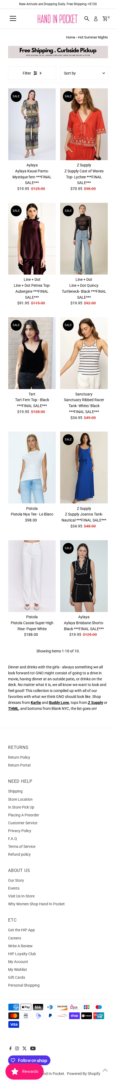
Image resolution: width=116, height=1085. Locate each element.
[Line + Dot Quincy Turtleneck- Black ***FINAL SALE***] (84, 239)
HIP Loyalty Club (22, 954)
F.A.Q (12, 838)
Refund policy (19, 854)
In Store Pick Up (21, 807)
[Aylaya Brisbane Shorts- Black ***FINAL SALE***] (84, 576)
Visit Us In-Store (21, 896)
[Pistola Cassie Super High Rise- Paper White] (32, 576)
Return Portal (19, 765)
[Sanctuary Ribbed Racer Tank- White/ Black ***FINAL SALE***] (84, 353)
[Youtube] (33, 1048)
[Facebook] (10, 1048)
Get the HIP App (21, 930)
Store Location (20, 799)
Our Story (16, 880)
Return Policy (19, 757)
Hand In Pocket (51, 1073)
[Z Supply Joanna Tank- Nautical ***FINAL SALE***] (84, 467)
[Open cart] (105, 18)
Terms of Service (21, 846)
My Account (18, 962)
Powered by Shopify (83, 1073)
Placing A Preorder (23, 815)
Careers (14, 938)
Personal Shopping (24, 985)
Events (13, 888)
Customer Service (22, 823)
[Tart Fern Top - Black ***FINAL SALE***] (32, 353)
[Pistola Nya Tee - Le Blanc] (32, 467)
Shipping (15, 791)
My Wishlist (17, 969)
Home (70, 37)
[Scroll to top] (105, 1070)
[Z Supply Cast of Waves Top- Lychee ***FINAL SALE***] (84, 124)
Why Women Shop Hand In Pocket (36, 904)
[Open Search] (86, 18)
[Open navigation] (13, 18)
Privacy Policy (19, 831)
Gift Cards (16, 977)
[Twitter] (24, 1048)
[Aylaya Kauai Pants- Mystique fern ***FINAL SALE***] (32, 124)
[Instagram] (17, 1048)
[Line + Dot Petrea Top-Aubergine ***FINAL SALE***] (32, 239)
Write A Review (20, 946)
